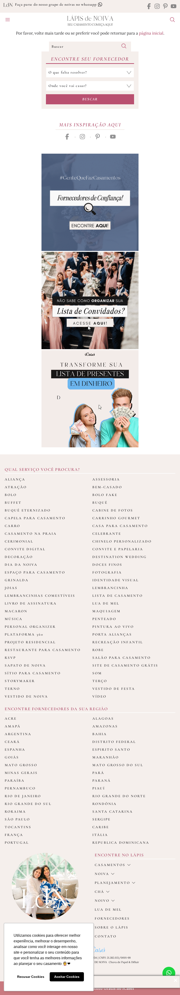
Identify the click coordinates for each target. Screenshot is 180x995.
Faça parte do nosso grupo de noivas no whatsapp (56, 4)
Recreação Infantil (117, 642)
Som (97, 673)
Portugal (17, 842)
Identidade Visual (115, 580)
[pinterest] (165, 6)
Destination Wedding (119, 557)
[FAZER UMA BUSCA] (170, 20)
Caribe (100, 827)
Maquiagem (106, 611)
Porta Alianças (112, 634)
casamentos (110, 865)
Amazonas (105, 726)
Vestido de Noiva (26, 696)
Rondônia (104, 804)
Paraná (101, 780)
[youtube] (173, 6)
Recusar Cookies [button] (30, 977)
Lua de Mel (105, 603)
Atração (16, 487)
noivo (102, 900)
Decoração (19, 557)
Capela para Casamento (35, 518)
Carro (12, 526)
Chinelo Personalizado (122, 541)
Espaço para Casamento (35, 572)
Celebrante (106, 533)
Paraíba (15, 780)
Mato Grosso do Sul (117, 765)
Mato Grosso (21, 765)
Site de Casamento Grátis (125, 665)
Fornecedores (112, 918)
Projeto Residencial (30, 642)
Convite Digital (25, 549)
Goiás (12, 757)
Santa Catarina (112, 811)
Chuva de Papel (118, 962)
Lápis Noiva (90, 19)
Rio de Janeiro (23, 796)
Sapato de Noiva (25, 665)
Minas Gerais (21, 773)
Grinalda (17, 580)
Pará (98, 773)
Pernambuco (20, 788)
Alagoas (103, 718)
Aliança (15, 479)
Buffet (13, 502)
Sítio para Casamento (33, 673)
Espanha (15, 749)
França (14, 835)
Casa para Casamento (120, 526)
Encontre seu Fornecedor (90, 59)
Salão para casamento (121, 658)
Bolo (11, 495)
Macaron (16, 611)
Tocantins (18, 827)
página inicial (151, 33)
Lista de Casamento (117, 595)
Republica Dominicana (120, 842)
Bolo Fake (104, 495)
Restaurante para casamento (43, 650)
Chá (99, 892)
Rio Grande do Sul (28, 804)
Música (13, 619)
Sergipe (101, 819)
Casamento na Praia (31, 533)
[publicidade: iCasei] (90, 398)
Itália (100, 835)
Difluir (135, 962)
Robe (98, 650)
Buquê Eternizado (28, 510)
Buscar (90, 99)
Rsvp (10, 658)
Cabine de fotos (112, 510)
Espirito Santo (111, 749)
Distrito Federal (114, 742)
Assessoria (106, 479)
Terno (12, 689)
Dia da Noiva (21, 564)
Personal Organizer (30, 626)
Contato (105, 936)
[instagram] (157, 6)
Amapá (13, 726)
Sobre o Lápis (111, 927)
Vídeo (99, 696)
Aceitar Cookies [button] (66, 977)
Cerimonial (19, 541)
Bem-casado (107, 487)
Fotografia (107, 572)
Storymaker (20, 681)
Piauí (98, 788)
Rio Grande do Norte (119, 796)
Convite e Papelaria (117, 549)
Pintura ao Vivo (113, 626)
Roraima (15, 811)
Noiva (102, 874)
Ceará (12, 742)
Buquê (100, 502)
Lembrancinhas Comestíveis (40, 595)
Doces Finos (107, 564)
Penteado (104, 619)
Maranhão (105, 757)
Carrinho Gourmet (116, 518)
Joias (11, 588)
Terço (99, 681)
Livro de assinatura (31, 603)
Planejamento (112, 883)
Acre (11, 718)
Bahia (99, 734)
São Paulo (17, 819)
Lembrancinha (110, 588)
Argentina (18, 734)
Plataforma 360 (24, 634)
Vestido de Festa (113, 689)
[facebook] (149, 6)
